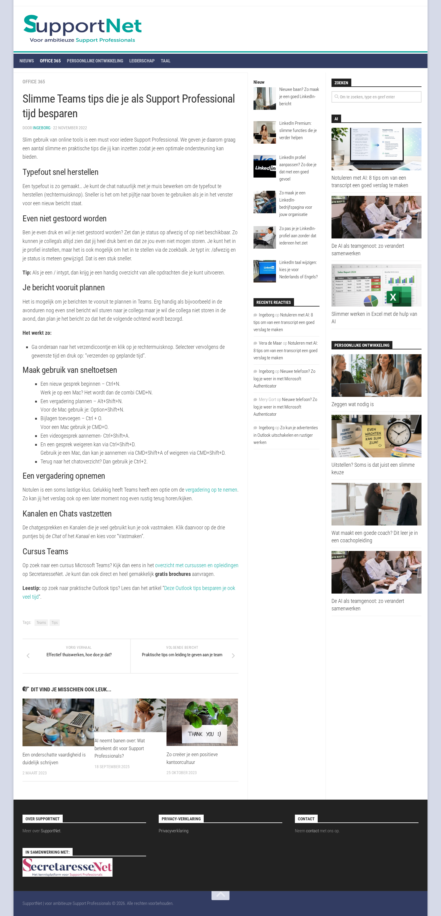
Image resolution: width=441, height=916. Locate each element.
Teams (41, 623)
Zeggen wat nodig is (353, 404)
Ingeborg (41, 127)
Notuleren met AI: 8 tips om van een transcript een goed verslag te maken (284, 322)
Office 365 (50, 61)
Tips (55, 623)
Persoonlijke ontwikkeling (95, 61)
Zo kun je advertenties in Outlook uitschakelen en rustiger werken (286, 435)
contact (312, 831)
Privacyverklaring (173, 831)
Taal (165, 61)
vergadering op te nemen (211, 489)
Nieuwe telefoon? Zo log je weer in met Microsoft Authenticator (284, 379)
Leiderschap (142, 61)
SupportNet (50, 831)
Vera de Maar (270, 343)
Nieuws (27, 61)
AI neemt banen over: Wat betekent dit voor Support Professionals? (119, 748)
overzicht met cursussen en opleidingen (196, 565)
